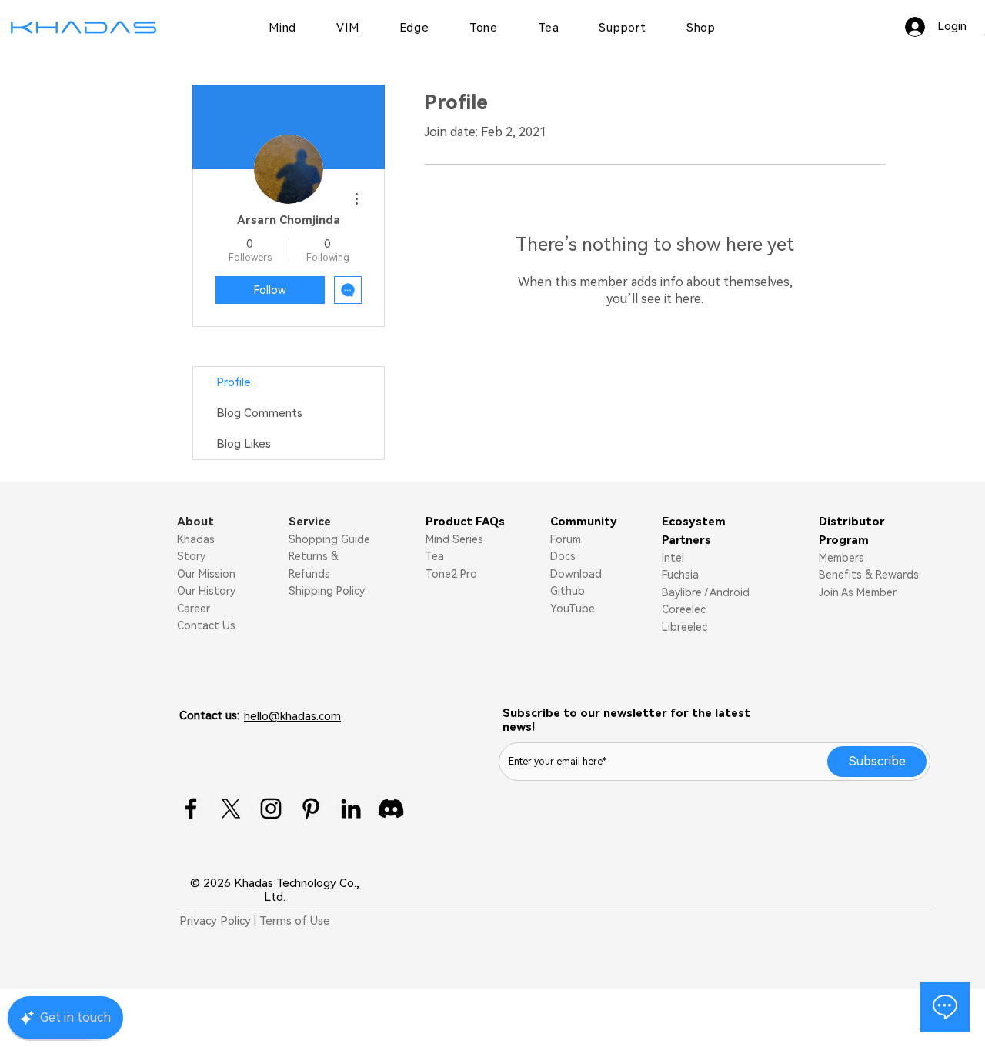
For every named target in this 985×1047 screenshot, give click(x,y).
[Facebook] (191, 808)
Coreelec (684, 609)
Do (557, 574)
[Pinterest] (311, 808)
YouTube (572, 608)
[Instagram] (271, 808)
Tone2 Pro (451, 574)
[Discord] (391, 808)
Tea (435, 556)
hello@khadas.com (292, 716)
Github (567, 591)
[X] (231, 808)
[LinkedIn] (351, 808)
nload (587, 574)
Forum (565, 539)
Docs (563, 556)
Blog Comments (259, 413)
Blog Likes (243, 444)
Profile (233, 382)
